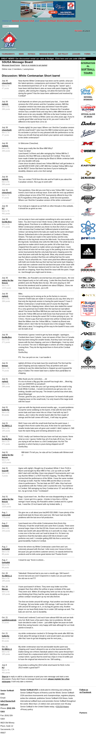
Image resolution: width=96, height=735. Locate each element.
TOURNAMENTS (8, 54)
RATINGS (31, 54)
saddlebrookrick (9, 620)
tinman (5, 366)
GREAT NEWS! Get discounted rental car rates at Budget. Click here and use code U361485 (43, 59)
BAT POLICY (63, 54)
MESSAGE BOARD (46, 54)
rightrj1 (5, 104)
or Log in (82, 31)
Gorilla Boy (7, 222)
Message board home (11, 65)
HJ (3, 208)
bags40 (5, 471)
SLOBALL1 (7, 426)
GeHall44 (6, 549)
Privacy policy (27, 709)
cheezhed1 (7, 83)
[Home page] (9, 49)
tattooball (6, 515)
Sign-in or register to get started (34, 65)
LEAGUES (76, 54)
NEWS (21, 54)
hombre (5, 526)
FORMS (87, 54)
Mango (5, 589)
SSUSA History (62, 707)
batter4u (5, 410)
